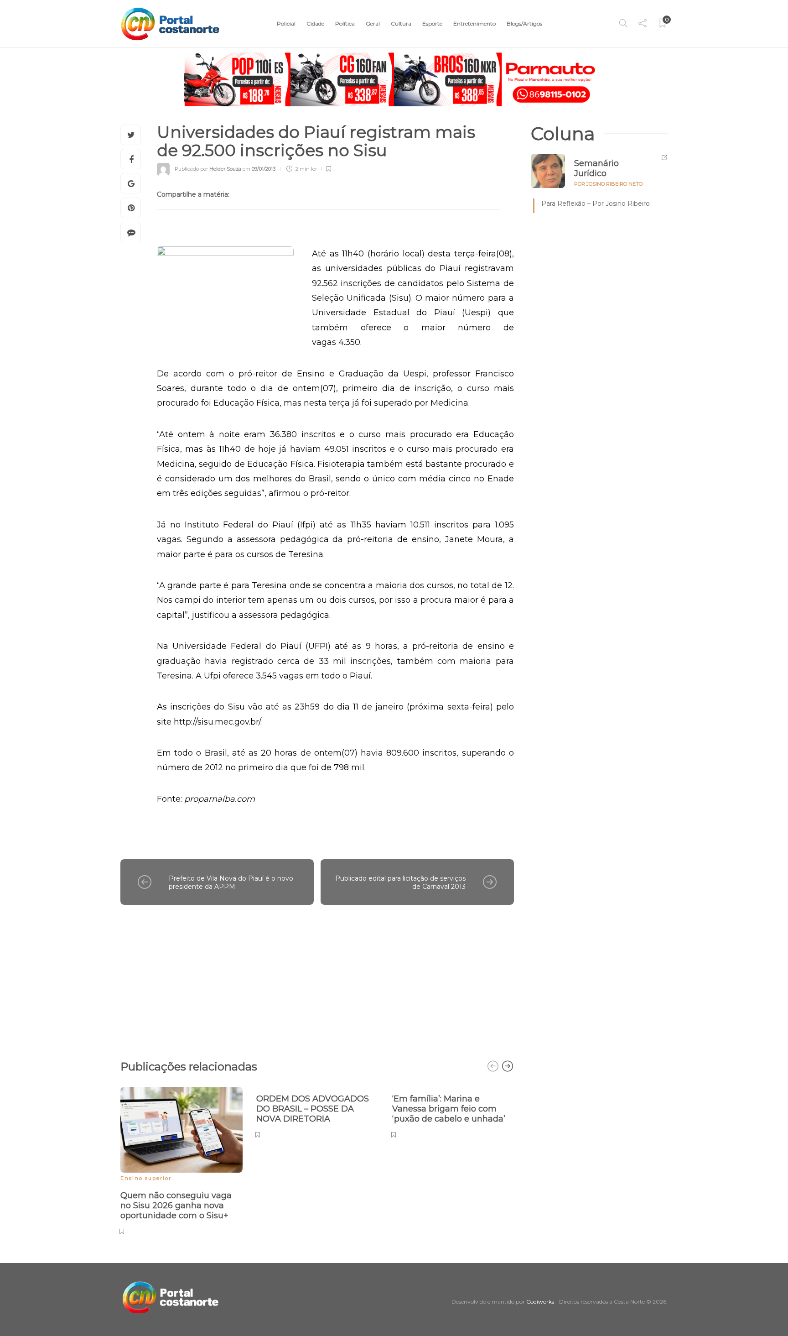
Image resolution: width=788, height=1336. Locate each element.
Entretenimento (474, 23)
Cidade (315, 23)
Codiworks (540, 1301)
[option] (181, 1159)
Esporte (432, 23)
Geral (373, 23)
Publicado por (208, 169)
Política (345, 23)
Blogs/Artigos (524, 23)
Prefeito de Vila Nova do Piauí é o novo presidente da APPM (231, 882)
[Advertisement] (317, 978)
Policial (286, 23)
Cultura (401, 23)
